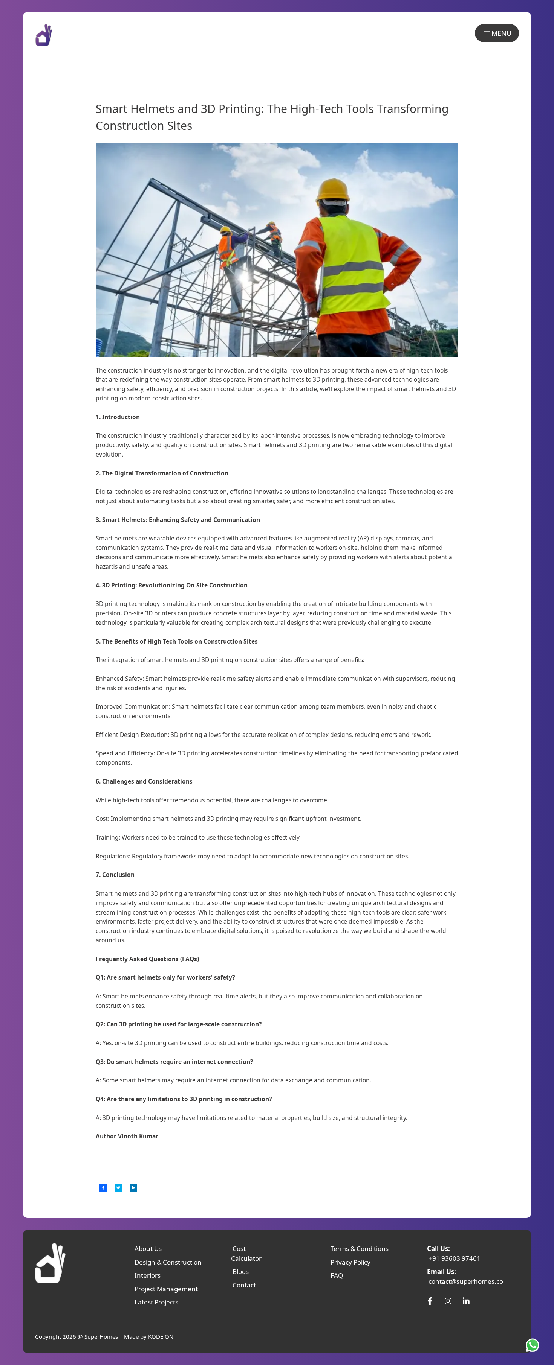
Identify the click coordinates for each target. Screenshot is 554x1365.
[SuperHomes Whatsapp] (534, 1345)
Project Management (166, 1288)
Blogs (241, 1271)
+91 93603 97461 (455, 1258)
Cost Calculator (246, 1253)
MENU (501, 33)
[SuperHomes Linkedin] (466, 1301)
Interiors (148, 1275)
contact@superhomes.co (466, 1281)
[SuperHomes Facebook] (430, 1301)
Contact (244, 1285)
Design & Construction (168, 1262)
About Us (148, 1248)
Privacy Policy (350, 1262)
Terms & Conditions (360, 1248)
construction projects (249, 389)
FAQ (337, 1275)
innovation (360, 893)
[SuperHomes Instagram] (448, 1301)
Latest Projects (156, 1302)
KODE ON (160, 1336)
